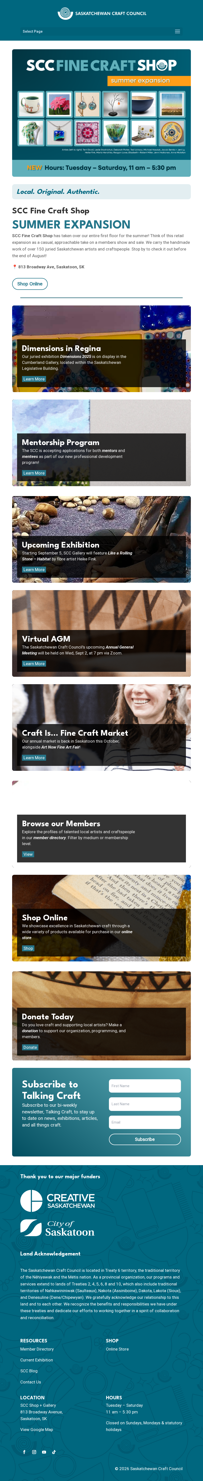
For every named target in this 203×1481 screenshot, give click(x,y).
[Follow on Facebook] (24, 1452)
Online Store (117, 1349)
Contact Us (30, 1382)
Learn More (34, 379)
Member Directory (37, 1349)
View (28, 854)
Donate (30, 1047)
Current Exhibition (36, 1359)
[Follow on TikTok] (54, 1452)
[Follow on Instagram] (34, 1452)
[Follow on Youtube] (44, 1452)
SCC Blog (29, 1370)
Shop (28, 948)
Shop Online (30, 284)
